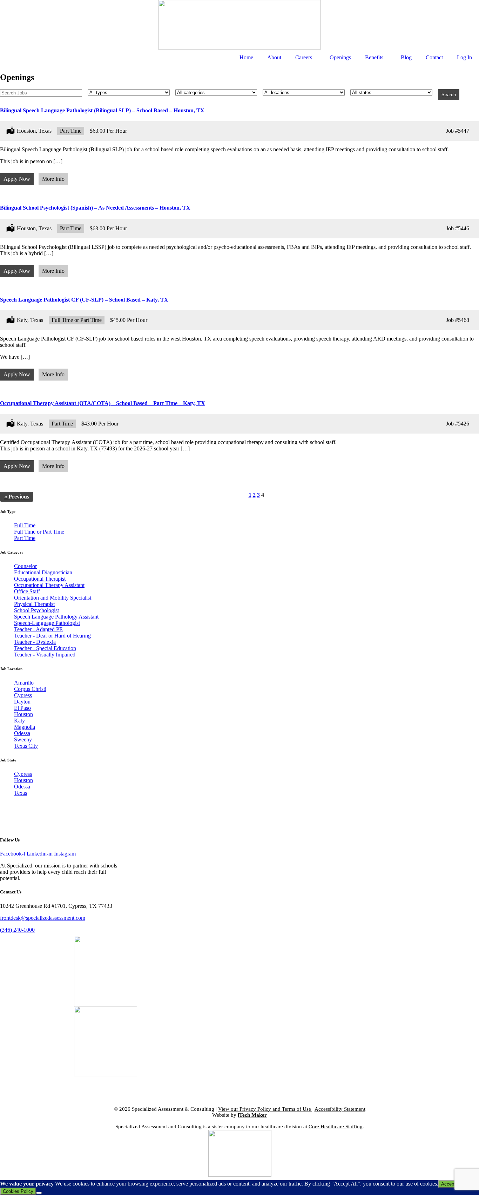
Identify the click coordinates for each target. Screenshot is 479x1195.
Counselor (25, 566)
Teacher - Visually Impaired (44, 655)
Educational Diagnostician (43, 572)
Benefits (374, 57)
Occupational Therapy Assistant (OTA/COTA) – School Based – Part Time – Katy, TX (102, 403)
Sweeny (23, 739)
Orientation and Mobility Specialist (52, 598)
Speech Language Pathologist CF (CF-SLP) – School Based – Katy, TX (84, 300)
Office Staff (27, 591)
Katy (19, 721)
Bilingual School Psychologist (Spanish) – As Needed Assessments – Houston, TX (95, 208)
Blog (406, 57)
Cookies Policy (18, 1191)
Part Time (24, 538)
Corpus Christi (30, 689)
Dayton (22, 702)
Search (448, 94)
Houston (23, 714)
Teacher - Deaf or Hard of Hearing (52, 636)
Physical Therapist (34, 604)
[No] (39, 1193)
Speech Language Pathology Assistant (56, 617)
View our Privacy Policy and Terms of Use (265, 1109)
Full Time (24, 525)
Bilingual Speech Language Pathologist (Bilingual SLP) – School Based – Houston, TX (102, 110)
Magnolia (24, 727)
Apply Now (17, 179)
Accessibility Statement (340, 1109)
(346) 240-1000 (17, 930)
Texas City (26, 746)
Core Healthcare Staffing (336, 1126)
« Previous (16, 497)
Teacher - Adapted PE (38, 629)
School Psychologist (36, 610)
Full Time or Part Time (39, 532)
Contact (434, 57)
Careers (303, 57)
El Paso (22, 708)
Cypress (23, 695)
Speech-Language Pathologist (47, 623)
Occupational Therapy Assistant (49, 585)
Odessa (22, 733)
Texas (20, 793)
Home (246, 57)
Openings (340, 57)
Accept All (451, 1184)
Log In (464, 57)
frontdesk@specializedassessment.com (42, 918)
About (274, 57)
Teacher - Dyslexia (35, 642)
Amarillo (24, 683)
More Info (53, 179)
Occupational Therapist (40, 579)
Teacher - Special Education (45, 648)
